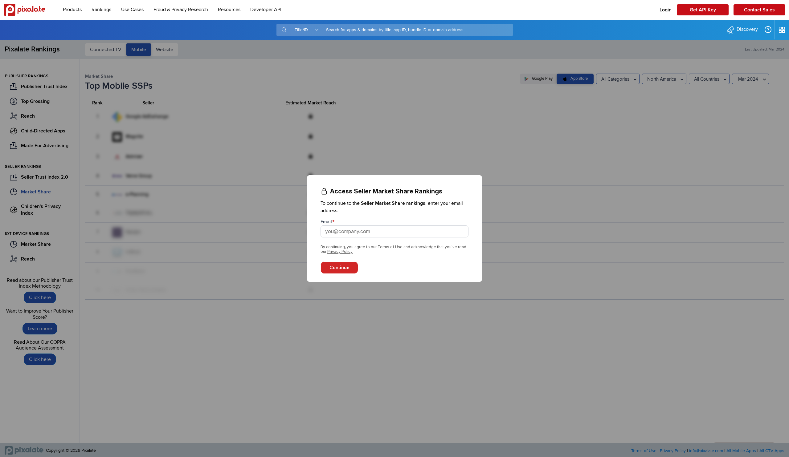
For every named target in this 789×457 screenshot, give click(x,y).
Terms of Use (390, 247)
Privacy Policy (340, 251)
